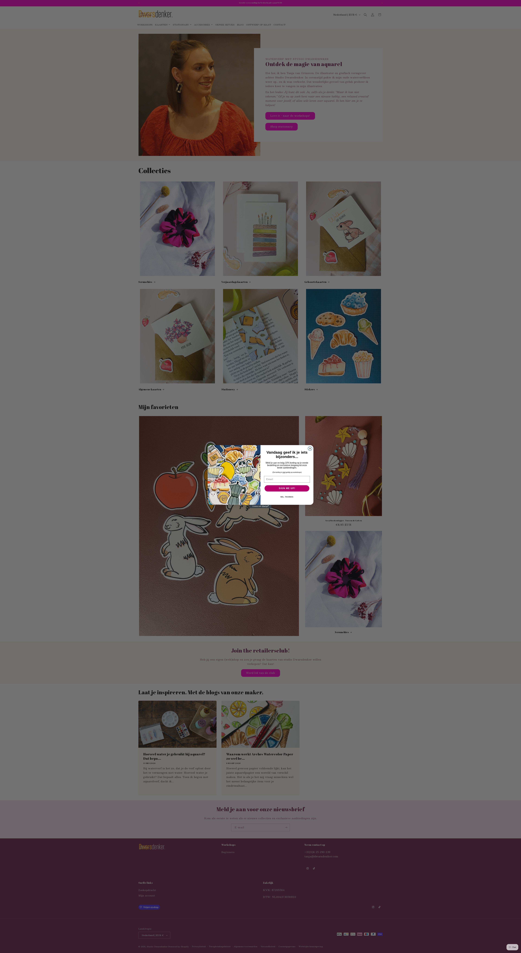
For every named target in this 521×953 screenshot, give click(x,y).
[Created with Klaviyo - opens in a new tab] (260, 506)
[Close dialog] (310, 448)
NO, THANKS (287, 497)
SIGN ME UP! (287, 488)
